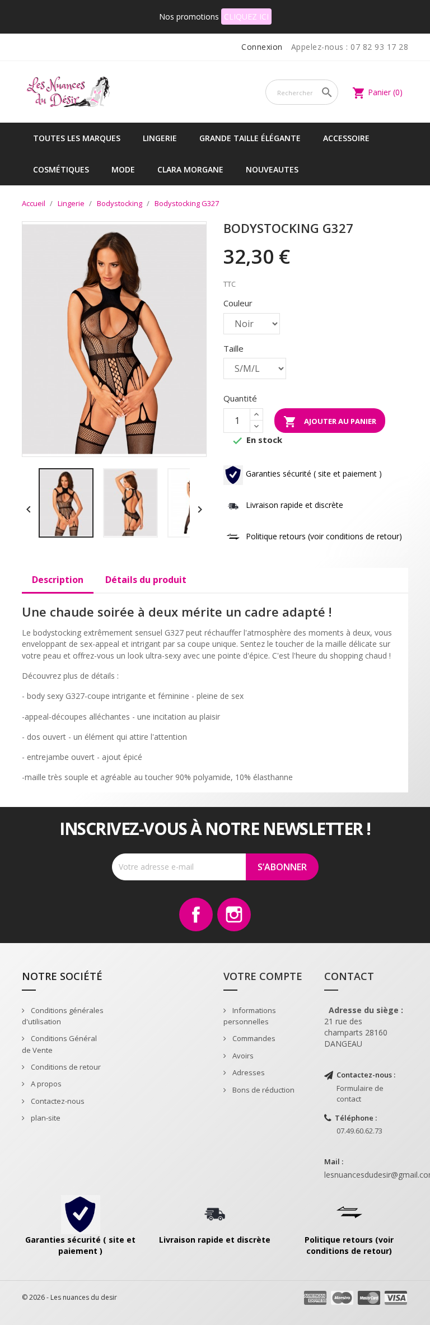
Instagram (234, 914)
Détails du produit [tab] (145, 579)
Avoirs (242, 1056)
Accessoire (346, 138)
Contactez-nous (57, 1101)
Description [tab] (57, 579)
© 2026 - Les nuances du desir (69, 1297)
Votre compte (262, 976)
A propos (45, 1084)
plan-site (44, 1118)
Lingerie (160, 138)
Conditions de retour (65, 1067)
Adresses (248, 1072)
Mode (123, 169)
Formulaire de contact (360, 1093)
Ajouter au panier (329, 421)
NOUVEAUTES (272, 169)
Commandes (253, 1038)
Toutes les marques (76, 138)
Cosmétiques (61, 169)
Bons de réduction (263, 1090)
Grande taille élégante (250, 138)
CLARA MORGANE (190, 169)
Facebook (196, 914)
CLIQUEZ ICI (246, 16)
